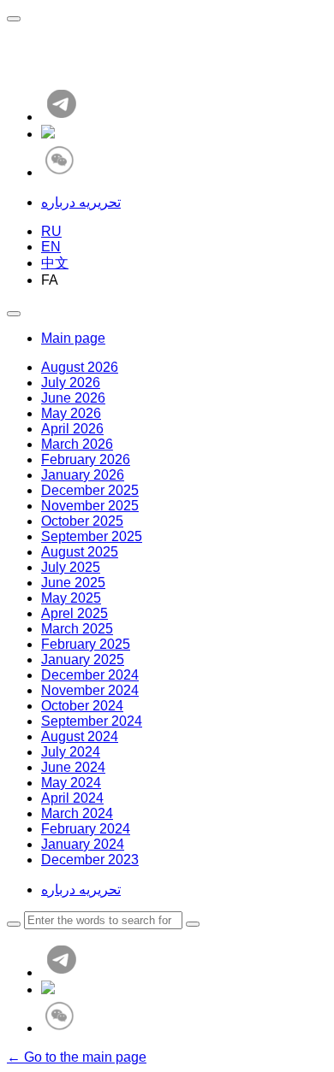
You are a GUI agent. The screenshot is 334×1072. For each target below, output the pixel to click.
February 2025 (85, 644)
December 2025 (90, 490)
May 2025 (71, 598)
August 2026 (79, 367)
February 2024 (85, 829)
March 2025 (77, 628)
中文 (55, 263)
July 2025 (70, 567)
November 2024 (90, 690)
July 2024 (70, 752)
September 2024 (91, 721)
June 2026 (73, 398)
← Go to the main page (76, 1057)
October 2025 (82, 521)
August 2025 (79, 552)
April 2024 (72, 798)
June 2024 (73, 767)
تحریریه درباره (81, 202)
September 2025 (91, 536)
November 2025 (90, 505)
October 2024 (82, 705)
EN (51, 246)
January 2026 (82, 475)
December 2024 (90, 675)
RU (51, 231)
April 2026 (72, 428)
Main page (73, 338)
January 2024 (82, 844)
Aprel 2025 (74, 613)
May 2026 (71, 413)
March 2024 (77, 813)
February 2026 (85, 459)
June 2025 (73, 582)
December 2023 (90, 859)
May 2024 (71, 782)
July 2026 (70, 382)
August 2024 (79, 736)
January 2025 (82, 659)
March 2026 (77, 444)
